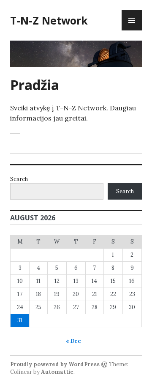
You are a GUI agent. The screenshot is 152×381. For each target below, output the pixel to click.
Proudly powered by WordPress (55, 364)
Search (19, 179)
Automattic (57, 372)
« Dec (73, 341)
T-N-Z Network (49, 20)
